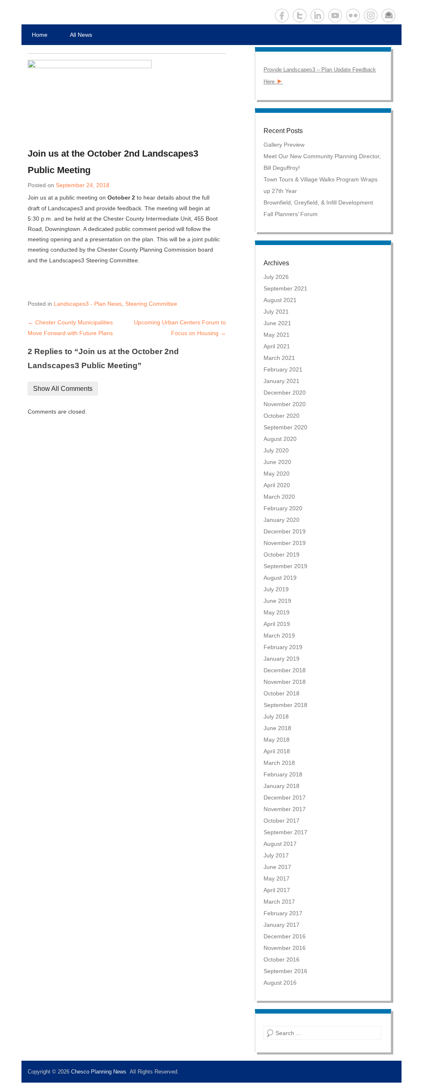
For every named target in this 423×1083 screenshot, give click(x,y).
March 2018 (279, 762)
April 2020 (277, 485)
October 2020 (281, 415)
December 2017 (285, 797)
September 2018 (285, 705)
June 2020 (277, 462)
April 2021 (277, 346)
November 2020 (285, 404)
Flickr (353, 15)
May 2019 (277, 612)
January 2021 (281, 381)
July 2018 (276, 716)
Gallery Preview (284, 144)
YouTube (335, 15)
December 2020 (285, 392)
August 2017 (280, 843)
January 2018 (281, 786)
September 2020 (285, 427)
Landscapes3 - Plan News (88, 303)
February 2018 (283, 774)
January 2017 (281, 924)
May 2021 (277, 334)
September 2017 (285, 832)
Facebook (282, 15)
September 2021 (285, 288)
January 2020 (281, 520)
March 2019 (279, 635)
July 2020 (276, 450)
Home (40, 34)
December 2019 (285, 531)
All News (81, 34)
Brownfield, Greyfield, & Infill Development (318, 202)
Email (388, 15)
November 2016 (285, 948)
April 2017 (277, 890)
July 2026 (276, 277)
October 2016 (281, 959)
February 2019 (283, 647)
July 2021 (276, 311)
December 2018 (285, 670)
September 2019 (285, 566)
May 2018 (277, 739)
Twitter (300, 15)
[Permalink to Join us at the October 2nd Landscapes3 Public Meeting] (124, 99)
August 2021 (280, 300)
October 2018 (281, 693)
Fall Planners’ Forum (291, 214)
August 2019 (280, 577)
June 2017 (277, 867)
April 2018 (277, 751)
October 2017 (281, 820)
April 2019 (277, 624)
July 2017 (276, 855)
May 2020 (277, 473)
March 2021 (279, 358)
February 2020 (283, 508)
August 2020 (280, 439)
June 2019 (277, 600)
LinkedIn (317, 15)
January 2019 (281, 658)
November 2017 (285, 809)
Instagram (371, 15)
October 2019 (281, 554)
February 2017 (283, 913)
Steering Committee (151, 303)
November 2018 (285, 681)
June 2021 (277, 323)
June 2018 (277, 728)
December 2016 (285, 936)
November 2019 (285, 543)
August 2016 (280, 982)
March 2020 (279, 496)
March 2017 (279, 901)
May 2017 (277, 878)
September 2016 (285, 971)
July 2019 (276, 589)
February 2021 (283, 369)
